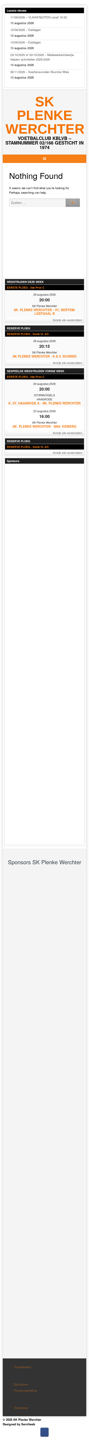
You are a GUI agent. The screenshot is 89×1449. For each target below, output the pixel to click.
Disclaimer (21, 1384)
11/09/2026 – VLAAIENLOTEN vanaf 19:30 (38, 17)
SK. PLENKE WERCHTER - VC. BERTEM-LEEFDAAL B (45, 312)
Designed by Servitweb (19, 1424)
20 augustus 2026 (44, 384)
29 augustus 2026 (44, 294)
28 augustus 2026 (44, 341)
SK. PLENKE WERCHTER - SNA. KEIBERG (44, 426)
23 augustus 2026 (44, 411)
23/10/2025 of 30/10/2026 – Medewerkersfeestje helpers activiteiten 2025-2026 (42, 57)
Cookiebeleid (22, 1367)
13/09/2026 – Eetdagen (25, 42)
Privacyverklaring (25, 1390)
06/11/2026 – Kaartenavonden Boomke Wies (39, 72)
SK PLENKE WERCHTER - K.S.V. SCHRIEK (45, 356)
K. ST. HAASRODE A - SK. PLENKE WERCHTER (44, 403)
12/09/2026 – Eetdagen (25, 30)
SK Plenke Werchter (44, 115)
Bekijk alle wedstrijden (67, 320)
